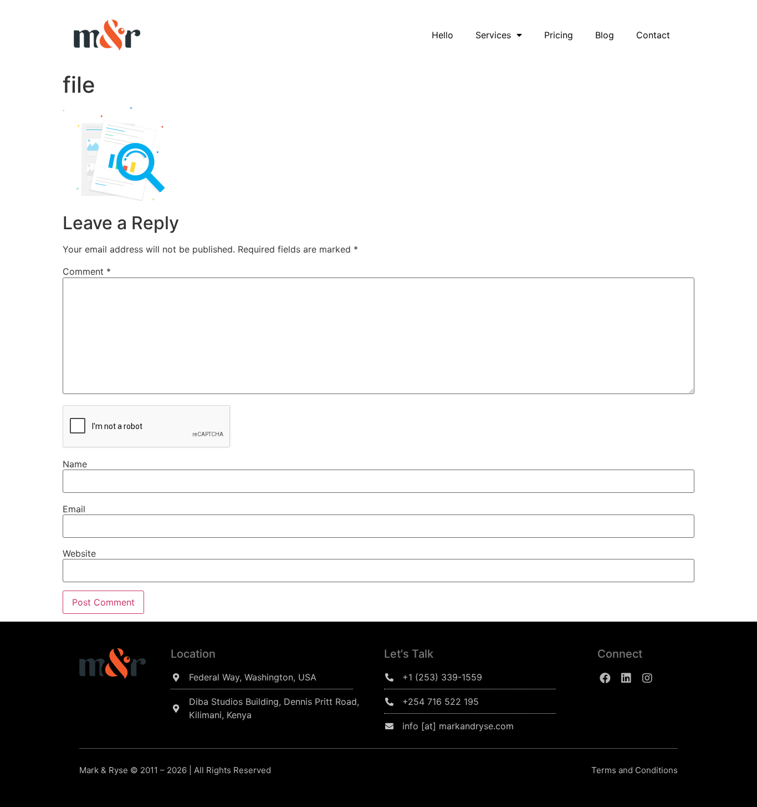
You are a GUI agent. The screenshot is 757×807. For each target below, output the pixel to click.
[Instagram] (647, 678)
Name (75, 464)
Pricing (558, 35)
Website (79, 553)
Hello (442, 35)
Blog (604, 35)
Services (493, 35)
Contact (653, 35)
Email (74, 509)
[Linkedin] (626, 678)
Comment (87, 271)
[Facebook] (605, 678)
